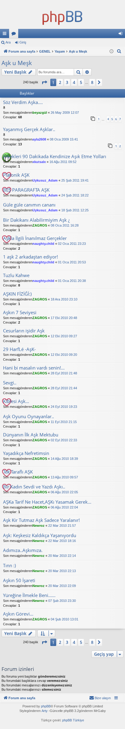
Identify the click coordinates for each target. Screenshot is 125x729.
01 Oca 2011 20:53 (72, 262)
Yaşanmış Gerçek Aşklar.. (29, 129)
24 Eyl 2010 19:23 (64, 406)
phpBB (46, 706)
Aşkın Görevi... (18, 614)
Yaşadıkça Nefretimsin (26, 453)
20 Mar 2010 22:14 (62, 555)
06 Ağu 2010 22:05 (64, 492)
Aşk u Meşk (17, 63)
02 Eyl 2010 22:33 (64, 440)
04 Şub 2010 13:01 (64, 619)
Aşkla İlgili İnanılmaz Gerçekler (35, 238)
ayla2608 (39, 139)
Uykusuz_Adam (45, 180)
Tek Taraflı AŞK (18, 472)
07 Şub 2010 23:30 (62, 600)
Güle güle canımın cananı (29, 205)
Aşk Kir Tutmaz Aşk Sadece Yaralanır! (41, 520)
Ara (8, 42)
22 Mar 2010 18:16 (62, 541)
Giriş (22, 42)
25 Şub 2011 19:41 (75, 180)
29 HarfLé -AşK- (19, 349)
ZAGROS (39, 225)
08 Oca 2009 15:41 (64, 139)
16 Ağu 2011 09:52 (62, 162)
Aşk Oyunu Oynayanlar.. (28, 416)
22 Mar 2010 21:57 (62, 525)
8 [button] (92, 82)
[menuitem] (119, 51)
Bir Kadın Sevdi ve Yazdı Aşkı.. (34, 487)
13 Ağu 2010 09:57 (64, 477)
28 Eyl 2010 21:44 (64, 388)
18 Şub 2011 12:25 (75, 210)
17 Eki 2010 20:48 (64, 318)
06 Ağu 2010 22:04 (64, 507)
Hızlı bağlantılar (5, 34)
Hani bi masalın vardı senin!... (34, 368)
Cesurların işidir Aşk (24, 331)
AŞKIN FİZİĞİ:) (17, 294)
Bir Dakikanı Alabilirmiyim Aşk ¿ (36, 220)
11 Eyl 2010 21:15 (64, 422)
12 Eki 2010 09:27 (64, 336)
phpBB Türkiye (73, 720)
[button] (44, 82)
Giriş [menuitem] (122, 34)
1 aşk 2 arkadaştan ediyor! (30, 257)
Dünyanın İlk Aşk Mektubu (30, 435)
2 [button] (60, 82)
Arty (45, 711)
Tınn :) (9, 565)
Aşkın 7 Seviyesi (19, 312)
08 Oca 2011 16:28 (65, 225)
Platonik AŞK (16, 175)
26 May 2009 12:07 (65, 112)
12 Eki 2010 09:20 (64, 354)
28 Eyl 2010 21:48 (64, 373)
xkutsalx (39, 162)
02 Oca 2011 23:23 (72, 243)
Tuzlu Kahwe (16, 275)
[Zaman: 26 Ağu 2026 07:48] (111, 51)
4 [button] (74, 82)
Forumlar (15, 34)
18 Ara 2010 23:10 (64, 299)
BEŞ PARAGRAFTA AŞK (26, 190)
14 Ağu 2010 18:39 (64, 458)
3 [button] (67, 82)
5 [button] (81, 82)
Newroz (38, 525)
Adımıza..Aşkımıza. (22, 550)
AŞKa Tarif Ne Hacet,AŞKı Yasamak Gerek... (47, 502)
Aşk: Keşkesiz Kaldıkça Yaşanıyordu (39, 535)
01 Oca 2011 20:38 (72, 281)
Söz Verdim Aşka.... (23, 102)
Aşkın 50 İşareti (19, 580)
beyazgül (39, 112)
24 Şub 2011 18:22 (75, 195)
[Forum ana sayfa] (62, 17)
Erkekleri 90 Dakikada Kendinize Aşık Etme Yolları (54, 156)
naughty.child (43, 243)
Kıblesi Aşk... (16, 401)
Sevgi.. (9, 383)
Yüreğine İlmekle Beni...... (29, 595)
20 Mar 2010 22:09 (62, 586)
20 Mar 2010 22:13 (62, 571)
